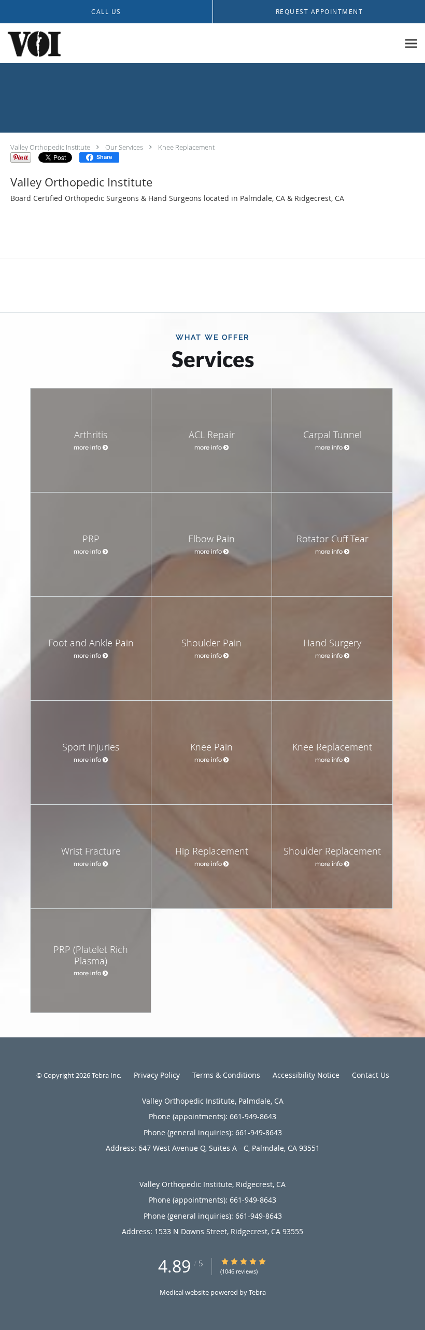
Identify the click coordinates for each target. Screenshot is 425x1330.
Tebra (257, 1292)
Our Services (124, 147)
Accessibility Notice (306, 1075)
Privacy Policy (157, 1075)
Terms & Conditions (226, 1075)
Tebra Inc (106, 1075)
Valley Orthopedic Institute (50, 147)
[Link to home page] (31, 43)
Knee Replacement (186, 147)
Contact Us (370, 1075)
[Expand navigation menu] (411, 43)
